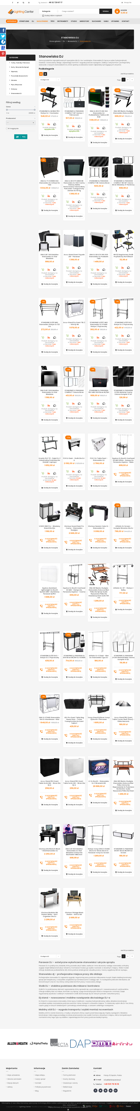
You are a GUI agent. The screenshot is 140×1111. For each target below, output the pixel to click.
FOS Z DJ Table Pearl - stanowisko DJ (99, 459)
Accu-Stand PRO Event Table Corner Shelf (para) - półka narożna (123, 719)
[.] (12, 3)
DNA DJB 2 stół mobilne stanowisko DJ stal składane (49, 392)
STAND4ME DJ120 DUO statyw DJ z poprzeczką (123, 323)
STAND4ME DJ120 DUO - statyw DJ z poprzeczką (49, 657)
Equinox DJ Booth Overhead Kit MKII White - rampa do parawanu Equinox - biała (123, 460)
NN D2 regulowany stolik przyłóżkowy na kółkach (123, 256)
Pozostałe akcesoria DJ (19, 76)
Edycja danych (13, 1083)
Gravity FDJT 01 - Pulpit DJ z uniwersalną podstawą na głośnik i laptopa (49, 460)
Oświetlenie (24, 21)
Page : (119, 80)
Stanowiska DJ (16, 93)
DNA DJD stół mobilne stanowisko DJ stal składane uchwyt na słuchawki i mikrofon (74, 852)
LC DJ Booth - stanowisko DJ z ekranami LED (98, 782)
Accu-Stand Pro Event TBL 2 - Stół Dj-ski (74, 323)
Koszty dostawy (69, 1079)
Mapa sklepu (40, 1075)
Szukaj (106, 11)
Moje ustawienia (13, 1075)
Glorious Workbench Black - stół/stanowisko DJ (49, 850)
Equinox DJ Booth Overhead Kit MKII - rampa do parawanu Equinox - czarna (74, 590)
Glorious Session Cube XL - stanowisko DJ (98, 527)
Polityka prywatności (43, 1087)
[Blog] (3, 42)
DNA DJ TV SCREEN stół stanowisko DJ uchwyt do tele (49, 183)
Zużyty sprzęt (40, 1079)
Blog (36, 1091)
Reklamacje (67, 1087)
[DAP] (80, 1043)
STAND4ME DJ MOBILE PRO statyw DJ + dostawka (49, 112)
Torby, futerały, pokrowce (20, 63)
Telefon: (98, 1084)
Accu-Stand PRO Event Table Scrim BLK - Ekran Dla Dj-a (49, 783)
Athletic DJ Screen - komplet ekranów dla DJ (123, 527)
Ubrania (14, 80)
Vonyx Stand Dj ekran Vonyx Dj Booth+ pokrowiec (99, 718)
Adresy (10, 1087)
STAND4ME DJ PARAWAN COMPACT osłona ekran (74, 391)
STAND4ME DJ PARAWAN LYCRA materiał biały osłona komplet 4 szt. (123, 658)
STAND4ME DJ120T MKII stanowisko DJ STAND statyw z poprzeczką (99, 324)
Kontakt (125, 21)
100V (52, 21)
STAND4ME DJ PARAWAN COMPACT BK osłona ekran (98, 182)
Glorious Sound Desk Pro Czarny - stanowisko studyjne (74, 528)
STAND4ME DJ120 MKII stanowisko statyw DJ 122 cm (49, 324)
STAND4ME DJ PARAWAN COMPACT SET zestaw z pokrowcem (74, 113)
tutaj (89, 1107)
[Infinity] (122, 1043)
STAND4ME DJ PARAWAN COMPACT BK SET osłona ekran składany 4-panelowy (123, 183)
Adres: (98, 1075)
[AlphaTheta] (38, 1043)
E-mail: (98, 1080)
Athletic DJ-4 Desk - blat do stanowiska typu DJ (99, 657)
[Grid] (41, 74)
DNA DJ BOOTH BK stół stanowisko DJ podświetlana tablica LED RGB (99, 114)
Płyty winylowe (16, 85)
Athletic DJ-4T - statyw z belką (123, 589)
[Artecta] (59, 1043)
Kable (106, 21)
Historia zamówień (14, 1079)
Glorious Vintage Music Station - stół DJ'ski (74, 913)
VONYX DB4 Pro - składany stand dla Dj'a (49, 527)
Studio (74, 21)
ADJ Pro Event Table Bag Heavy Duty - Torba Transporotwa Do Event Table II (74, 720)
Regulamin (67, 1091)
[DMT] (101, 1043)
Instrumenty (62, 21)
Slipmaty (14, 71)
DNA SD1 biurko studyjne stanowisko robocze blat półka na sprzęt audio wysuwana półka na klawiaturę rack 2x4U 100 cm (99, 593)
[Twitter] (3, 36)
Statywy (14, 89)
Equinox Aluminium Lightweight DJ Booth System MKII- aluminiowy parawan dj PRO (49, 591)
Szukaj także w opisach (53, 15)
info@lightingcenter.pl (112, 1080)
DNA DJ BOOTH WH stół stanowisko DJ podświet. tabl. (98, 257)
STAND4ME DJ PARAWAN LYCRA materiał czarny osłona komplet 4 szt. (123, 392)
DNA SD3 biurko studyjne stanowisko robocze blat (123, 112)
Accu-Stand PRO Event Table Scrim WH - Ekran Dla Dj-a (74, 783)
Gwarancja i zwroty (70, 1083)
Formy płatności (69, 1075)
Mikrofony (84, 21)
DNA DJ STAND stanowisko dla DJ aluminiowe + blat (49, 718)
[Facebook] (3, 30)
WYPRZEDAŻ (11, 21)
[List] (45, 74)
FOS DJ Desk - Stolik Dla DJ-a (74, 459)
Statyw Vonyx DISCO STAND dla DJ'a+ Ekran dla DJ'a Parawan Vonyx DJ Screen (99, 851)
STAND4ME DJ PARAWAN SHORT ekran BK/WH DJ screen (123, 851)
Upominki (115, 21)
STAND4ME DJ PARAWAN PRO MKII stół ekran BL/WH (98, 391)
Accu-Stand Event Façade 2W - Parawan (74, 256)
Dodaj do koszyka (49, 135)
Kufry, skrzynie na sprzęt (20, 67)
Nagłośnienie (42, 21)
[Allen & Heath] (17, 1043)
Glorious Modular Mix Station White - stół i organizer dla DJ (49, 914)
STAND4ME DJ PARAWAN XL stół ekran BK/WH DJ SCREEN (74, 657)
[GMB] (3, 48)
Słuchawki (96, 21)
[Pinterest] (3, 54)
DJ (33, 21)
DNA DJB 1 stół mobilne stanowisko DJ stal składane (49, 257)
